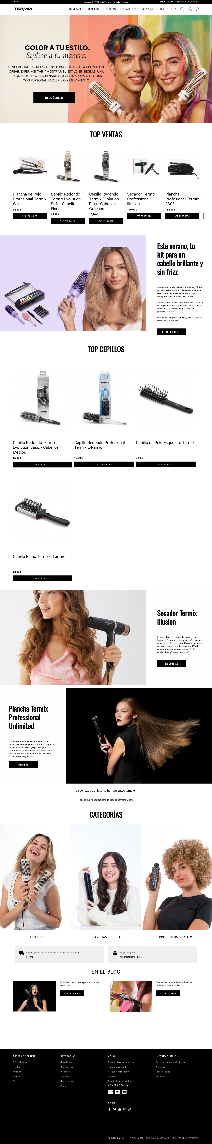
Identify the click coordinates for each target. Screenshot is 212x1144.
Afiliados (160, 1067)
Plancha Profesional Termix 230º (182, 199)
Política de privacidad (185, 1138)
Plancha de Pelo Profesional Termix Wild (29, 199)
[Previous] (8, 186)
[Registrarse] (190, 9)
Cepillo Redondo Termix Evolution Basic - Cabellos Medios (36, 447)
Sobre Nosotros (21, 1062)
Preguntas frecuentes (119, 1072)
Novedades (66, 1062)
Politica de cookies (157, 1138)
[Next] (204, 186)
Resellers (160, 1076)
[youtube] (119, 1110)
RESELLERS (181, 2)
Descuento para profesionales (171, 1062)
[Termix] (23, 9)
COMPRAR (23, 765)
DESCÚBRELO (172, 663)
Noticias (17, 1072)
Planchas (65, 1072)
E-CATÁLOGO (193, 2)
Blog (15, 1081)
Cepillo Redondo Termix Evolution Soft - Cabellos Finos (66, 201)
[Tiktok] (129, 1110)
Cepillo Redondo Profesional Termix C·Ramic (99, 445)
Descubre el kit (171, 332)
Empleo (16, 1067)
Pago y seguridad (117, 1067)
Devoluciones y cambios (120, 1081)
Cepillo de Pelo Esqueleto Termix (165, 442)
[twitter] (114, 1110)
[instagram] (124, 1110)
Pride (63, 1086)
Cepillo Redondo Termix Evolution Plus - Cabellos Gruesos (104, 201)
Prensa (16, 1076)
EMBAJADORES (166, 2)
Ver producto (29, 216)
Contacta (113, 1076)
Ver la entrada (72, 993)
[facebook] (109, 1110)
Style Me (64, 1076)
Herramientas (67, 1081)
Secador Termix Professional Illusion (141, 199)
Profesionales (163, 1072)
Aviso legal (136, 1138)
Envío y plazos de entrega (121, 1062)
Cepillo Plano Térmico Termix (39, 556)
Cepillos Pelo (67, 1067)
